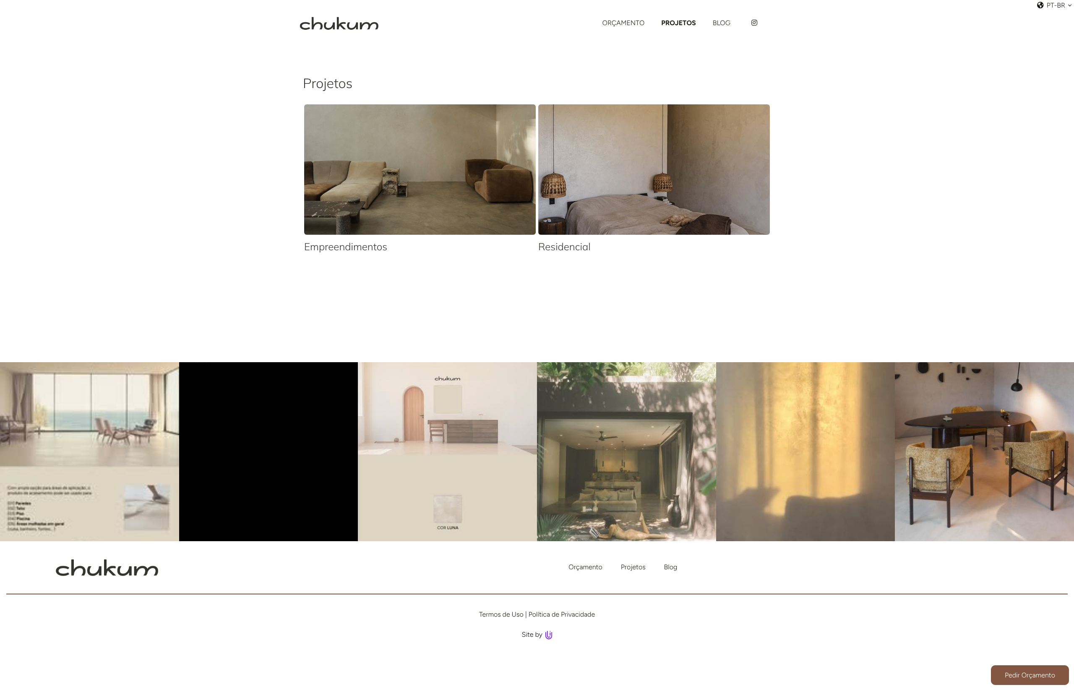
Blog (671, 567)
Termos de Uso (501, 614)
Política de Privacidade (562, 614)
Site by (533, 634)
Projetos (633, 567)
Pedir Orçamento (1030, 675)
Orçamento (585, 567)
